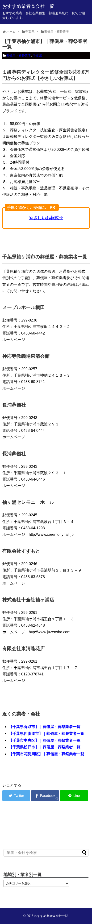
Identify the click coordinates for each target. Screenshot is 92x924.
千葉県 (37, 55)
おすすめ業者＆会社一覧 (28, 6)
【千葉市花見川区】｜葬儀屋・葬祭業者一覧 (46, 754)
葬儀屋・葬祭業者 (18, 55)
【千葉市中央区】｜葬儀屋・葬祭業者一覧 (44, 740)
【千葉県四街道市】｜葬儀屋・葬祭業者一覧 (46, 734)
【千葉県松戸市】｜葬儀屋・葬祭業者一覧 (44, 747)
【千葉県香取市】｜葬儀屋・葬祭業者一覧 (44, 727)
